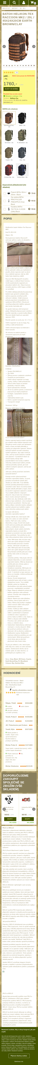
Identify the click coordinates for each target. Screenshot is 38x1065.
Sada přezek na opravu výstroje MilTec (8, 809)
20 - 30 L (23, 8)
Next (33, 46)
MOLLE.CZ (6, 8)
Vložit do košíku (11, 89)
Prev (4, 46)
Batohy (15, 8)
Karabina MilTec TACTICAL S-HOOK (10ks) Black (18, 209)
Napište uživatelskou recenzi (22, 690)
